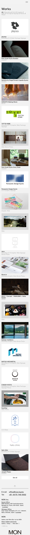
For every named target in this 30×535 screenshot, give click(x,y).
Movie (22, 13)
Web (3, 13)
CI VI (14, 12)
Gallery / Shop (6, 523)
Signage (16, 13)
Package (9, 13)
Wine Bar (15, 523)
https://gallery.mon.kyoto (9, 521)
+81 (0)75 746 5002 (17, 495)
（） (5, 507)
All (2, 12)
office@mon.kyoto (16, 492)
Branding (8, 12)
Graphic (19, 12)
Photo (3, 14)
